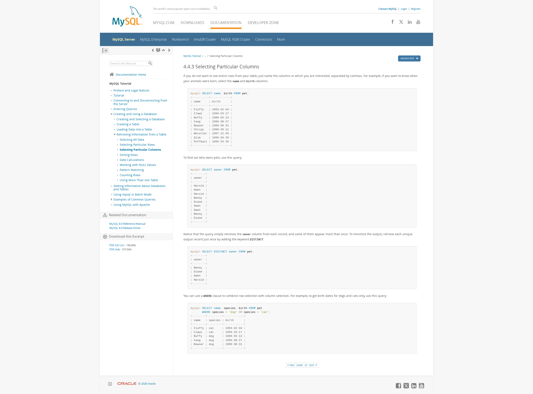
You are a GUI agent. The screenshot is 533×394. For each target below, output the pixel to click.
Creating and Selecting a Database (141, 119)
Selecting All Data (132, 140)
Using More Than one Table (139, 180)
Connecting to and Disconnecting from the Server (140, 102)
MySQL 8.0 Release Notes (125, 228)
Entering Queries (125, 109)
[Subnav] (111, 114)
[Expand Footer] (110, 384)
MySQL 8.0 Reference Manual (127, 224)
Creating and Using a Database (135, 114)
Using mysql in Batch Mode (132, 194)
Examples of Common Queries (134, 199)
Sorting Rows (129, 155)
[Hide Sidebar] (105, 50)
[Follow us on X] (399, 23)
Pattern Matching (132, 170)
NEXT (312, 365)
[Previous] (152, 50)
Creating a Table (128, 124)
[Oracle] (126, 383)
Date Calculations (132, 160)
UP (306, 365)
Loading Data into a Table (134, 129)
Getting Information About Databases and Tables (139, 187)
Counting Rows (130, 175)
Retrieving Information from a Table (141, 134)
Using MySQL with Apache (131, 205)
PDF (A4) (114, 249)
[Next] (169, 50)
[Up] (163, 50)
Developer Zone (263, 22)
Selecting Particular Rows (137, 145)
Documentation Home (131, 75)
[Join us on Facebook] (391, 23)
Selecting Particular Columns (140, 150)
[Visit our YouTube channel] (417, 23)
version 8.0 (407, 58)
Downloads (192, 22)
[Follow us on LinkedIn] (408, 23)
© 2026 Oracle (147, 383)
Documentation (226, 22)
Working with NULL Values (138, 165)
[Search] (150, 63)
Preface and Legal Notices (131, 90)
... (205, 56)
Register (416, 8)
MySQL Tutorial (192, 56)
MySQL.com (163, 22)
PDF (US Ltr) (116, 245)
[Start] (158, 50)
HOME (299, 365)
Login (404, 8)
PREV (292, 365)
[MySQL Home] (127, 16)
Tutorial (118, 95)
